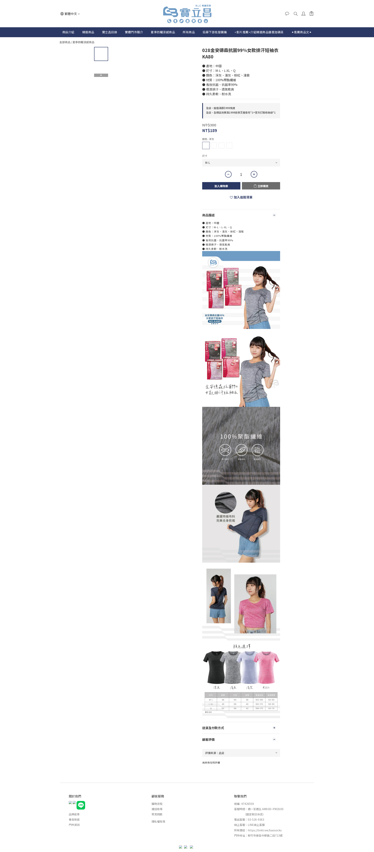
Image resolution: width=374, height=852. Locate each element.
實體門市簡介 (134, 32)
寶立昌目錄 (109, 32)
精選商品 (88, 32)
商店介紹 (68, 32)
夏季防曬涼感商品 (163, 32)
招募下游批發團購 (215, 32)
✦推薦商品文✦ (301, 32)
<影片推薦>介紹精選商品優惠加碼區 (259, 32)
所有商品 (189, 32)
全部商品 (64, 42)
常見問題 (157, 814)
